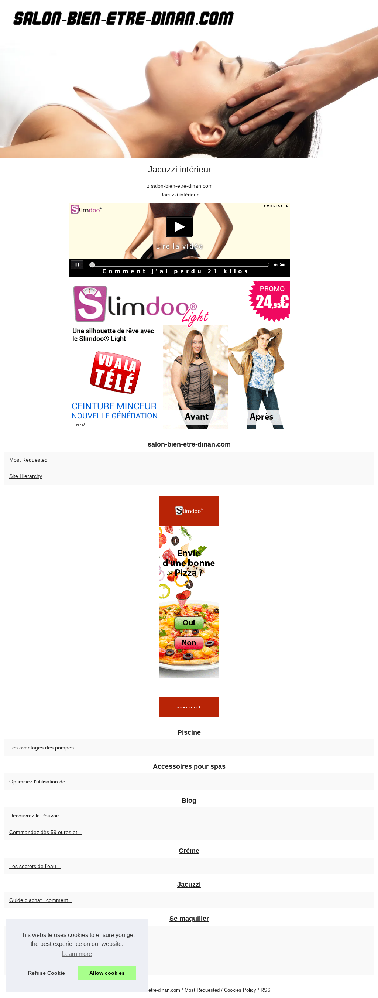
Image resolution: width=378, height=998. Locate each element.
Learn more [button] (77, 954)
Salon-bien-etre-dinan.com (152, 990)
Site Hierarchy (25, 476)
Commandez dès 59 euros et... (45, 832)
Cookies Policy (240, 990)
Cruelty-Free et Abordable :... (43, 950)
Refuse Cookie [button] (46, 973)
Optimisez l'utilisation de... (39, 782)
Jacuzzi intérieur (180, 195)
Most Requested (28, 460)
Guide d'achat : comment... (40, 900)
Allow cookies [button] (107, 973)
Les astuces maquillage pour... (44, 967)
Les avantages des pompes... (43, 748)
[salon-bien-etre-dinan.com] (189, 79)
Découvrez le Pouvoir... (36, 815)
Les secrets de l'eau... (35, 866)
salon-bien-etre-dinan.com (182, 186)
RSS (266, 990)
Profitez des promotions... (39, 934)
